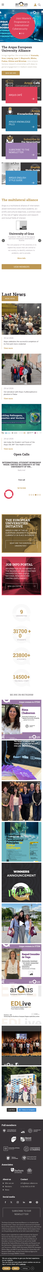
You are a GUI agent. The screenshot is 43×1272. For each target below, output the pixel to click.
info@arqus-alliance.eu (29, 1183)
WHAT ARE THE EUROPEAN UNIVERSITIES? (20, 544)
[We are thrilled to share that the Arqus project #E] (21, 1005)
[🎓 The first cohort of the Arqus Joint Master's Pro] (21, 1045)
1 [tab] (20, 34)
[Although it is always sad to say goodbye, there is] (21, 760)
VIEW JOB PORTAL (14, 586)
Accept (6, 1268)
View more (8, 348)
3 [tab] (24, 34)
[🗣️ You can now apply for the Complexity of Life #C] (21, 842)
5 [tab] (38, 495)
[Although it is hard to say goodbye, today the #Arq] (21, 1086)
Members (8, 1186)
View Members (21, 266)
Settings (25, 1268)
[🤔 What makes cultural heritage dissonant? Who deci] (21, 923)
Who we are (10, 73)
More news (10, 298)
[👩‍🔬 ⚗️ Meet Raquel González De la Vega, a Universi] (21, 964)
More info (21, 258)
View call (21, 480)
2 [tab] (22, 34)
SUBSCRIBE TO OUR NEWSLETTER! (21, 1212)
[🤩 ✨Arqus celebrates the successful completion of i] (21, 801)
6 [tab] (40, 495)
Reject (15, 1268)
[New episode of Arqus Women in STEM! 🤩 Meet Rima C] (21, 719)
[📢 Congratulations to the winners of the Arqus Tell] (21, 882)
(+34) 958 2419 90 (28, 1186)
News (7, 1189)
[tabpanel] (21, 482)
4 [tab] (36, 495)
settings (23, 1264)
